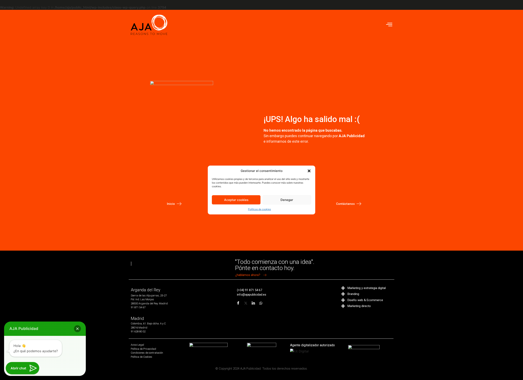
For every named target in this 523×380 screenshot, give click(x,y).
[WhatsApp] (261, 303)
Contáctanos (345, 204)
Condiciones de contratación (147, 352)
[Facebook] (238, 303)
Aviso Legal (137, 344)
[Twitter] (246, 303)
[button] (309, 171)
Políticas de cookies (259, 209)
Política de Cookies (141, 356)
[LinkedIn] (253, 303)
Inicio (171, 204)
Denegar (286, 200)
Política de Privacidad (143, 348)
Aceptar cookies (236, 200)
